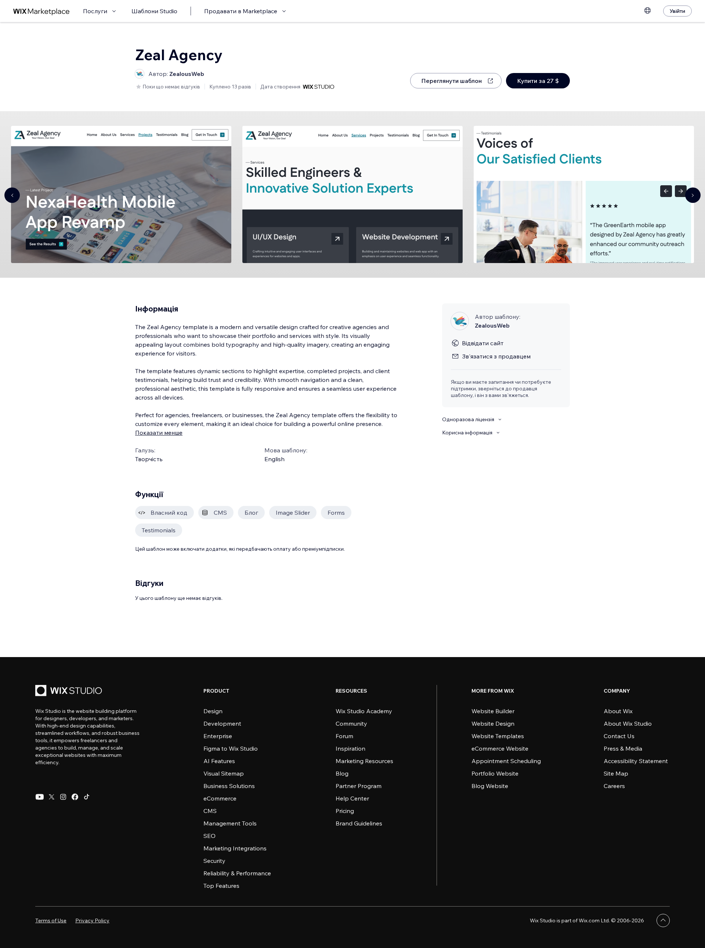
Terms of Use (50, 920)
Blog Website (489, 786)
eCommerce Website (499, 748)
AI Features (219, 761)
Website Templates (497, 736)
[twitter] (51, 796)
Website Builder (492, 711)
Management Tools (230, 823)
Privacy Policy (92, 920)
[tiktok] (86, 796)
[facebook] (74, 796)
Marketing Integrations (235, 848)
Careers (614, 786)
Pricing (345, 810)
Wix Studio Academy (364, 711)
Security (214, 860)
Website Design (492, 723)
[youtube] (39, 796)
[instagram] (63, 796)
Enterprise (217, 736)
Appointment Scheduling (506, 761)
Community (351, 723)
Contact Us (619, 736)
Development (222, 723)
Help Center (352, 798)
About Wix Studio (628, 723)
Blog (342, 773)
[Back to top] (663, 920)
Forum (344, 736)
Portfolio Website (494, 773)
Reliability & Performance (237, 873)
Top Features (221, 885)
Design (213, 711)
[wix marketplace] (41, 11)
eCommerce (219, 798)
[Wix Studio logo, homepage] (69, 691)
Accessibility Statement (636, 761)
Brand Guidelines (359, 823)
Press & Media (623, 748)
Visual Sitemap (223, 773)
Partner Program (359, 786)
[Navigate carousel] (12, 195)
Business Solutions (229, 786)
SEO (209, 835)
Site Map (616, 773)
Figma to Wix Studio (230, 748)
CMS (210, 810)
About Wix (618, 711)
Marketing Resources (364, 761)
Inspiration (350, 748)
